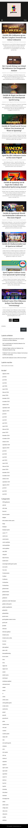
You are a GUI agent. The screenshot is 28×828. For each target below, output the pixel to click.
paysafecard (5, 718)
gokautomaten (5, 591)
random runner (5, 724)
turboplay (4, 789)
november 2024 (6, 438)
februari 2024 (5, 466)
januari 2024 (5, 469)
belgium (4, 517)
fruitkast (4, 576)
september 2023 (6, 481)
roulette (4, 730)
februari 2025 (5, 429)
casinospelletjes (6, 545)
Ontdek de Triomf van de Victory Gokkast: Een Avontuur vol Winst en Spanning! (14, 128)
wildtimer (4, 820)
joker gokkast (5, 647)
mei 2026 (4, 383)
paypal (3, 712)
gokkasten (4, 597)
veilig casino (5, 807)
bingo (3, 523)
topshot (4, 786)
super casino (5, 767)
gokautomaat (5, 588)
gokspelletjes (5, 613)
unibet (3, 801)
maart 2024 (5, 463)
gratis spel (4, 622)
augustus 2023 (5, 484)
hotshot (4, 644)
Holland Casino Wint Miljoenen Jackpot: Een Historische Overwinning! (14, 303)
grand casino (5, 616)
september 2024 (6, 444)
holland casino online (7, 638)
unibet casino (5, 804)
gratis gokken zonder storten (9, 619)
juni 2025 (4, 417)
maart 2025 (5, 426)
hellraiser (4, 628)
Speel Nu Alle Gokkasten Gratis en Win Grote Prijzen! (14, 357)
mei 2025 (4, 420)
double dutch (5, 560)
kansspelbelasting (6, 653)
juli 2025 (4, 413)
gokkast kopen (5, 594)
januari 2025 (5, 432)
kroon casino (5, 656)
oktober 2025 (5, 404)
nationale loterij (6, 684)
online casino (5, 699)
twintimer (4, 795)
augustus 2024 (5, 447)
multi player (5, 678)
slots (3, 749)
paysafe (4, 715)
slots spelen (5, 752)
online (3, 696)
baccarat (4, 511)
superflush (4, 773)
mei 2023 (4, 494)
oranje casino (5, 705)
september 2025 (6, 407)
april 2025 (4, 423)
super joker (4, 770)
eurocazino (4, 566)
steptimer (4, 761)
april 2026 (4, 386)
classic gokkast (5, 548)
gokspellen (4, 610)
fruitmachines (5, 585)
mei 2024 (4, 457)
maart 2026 (5, 389)
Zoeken (3, 326)
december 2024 (5, 435)
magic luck (4, 665)
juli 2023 (4, 488)
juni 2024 (4, 454)
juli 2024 (4, 450)
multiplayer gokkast (6, 681)
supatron (4, 764)
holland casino (5, 634)
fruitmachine (5, 582)
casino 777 (4, 533)
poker (3, 721)
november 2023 (6, 475)
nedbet (4, 687)
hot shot (4, 641)
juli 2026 (4, 376)
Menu (25, 20)
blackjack (4, 526)
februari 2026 (5, 392)
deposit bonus (5, 557)
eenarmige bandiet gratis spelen (9, 563)
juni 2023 (4, 491)
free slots (4, 570)
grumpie (4, 625)
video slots (4, 811)
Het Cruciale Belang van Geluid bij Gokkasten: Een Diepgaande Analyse (14, 68)
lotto (3, 659)
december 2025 (5, 398)
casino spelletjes (6, 542)
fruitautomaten (22, 42)
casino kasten (5, 539)
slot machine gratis (6, 743)
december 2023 (5, 472)
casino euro (5, 536)
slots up (4, 755)
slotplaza (4, 746)
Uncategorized (5, 798)
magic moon (5, 668)
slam (3, 739)
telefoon (4, 780)
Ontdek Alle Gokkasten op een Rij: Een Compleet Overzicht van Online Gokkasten (14, 37)
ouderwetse (5, 709)
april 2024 (4, 460)
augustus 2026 (5, 373)
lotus (3, 662)
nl (2, 693)
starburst (4, 758)
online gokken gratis (7, 702)
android (4, 505)
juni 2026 (4, 379)
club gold (4, 554)
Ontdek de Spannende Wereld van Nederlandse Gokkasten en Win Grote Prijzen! (14, 215)
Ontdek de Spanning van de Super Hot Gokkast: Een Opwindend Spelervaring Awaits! (14, 185)
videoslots (4, 814)
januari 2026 (5, 395)
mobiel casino (5, 675)
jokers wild (4, 650)
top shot (4, 783)
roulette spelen (5, 733)
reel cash (4, 727)
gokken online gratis (7, 604)
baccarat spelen (6, 514)
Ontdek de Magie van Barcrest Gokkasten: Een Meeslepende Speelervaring (14, 97)
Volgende (16, 320)
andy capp (4, 508)
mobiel (3, 672)
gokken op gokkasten (7, 607)
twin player (4, 792)
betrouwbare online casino (8, 520)
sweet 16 (4, 776)
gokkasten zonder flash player (9, 600)
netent (3, 690)
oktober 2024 (5, 441)
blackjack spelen (6, 529)
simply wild (4, 736)
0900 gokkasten (6, 502)
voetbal (4, 817)
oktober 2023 (5, 478)
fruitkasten (4, 579)
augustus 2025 (5, 410)
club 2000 (4, 551)
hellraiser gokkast (6, 631)
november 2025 (6, 401)
